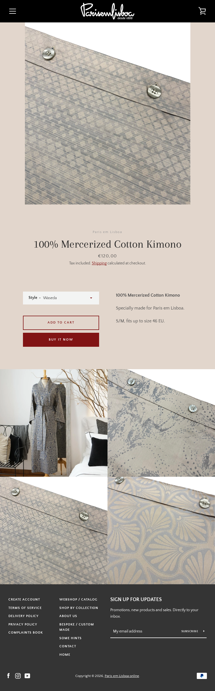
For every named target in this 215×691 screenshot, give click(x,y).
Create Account (24, 599)
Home (64, 655)
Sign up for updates (136, 599)
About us (68, 616)
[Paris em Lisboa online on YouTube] (27, 675)
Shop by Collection (78, 608)
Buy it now (61, 339)
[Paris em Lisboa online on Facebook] (8, 675)
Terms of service (25, 608)
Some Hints (70, 638)
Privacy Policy (22, 624)
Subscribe (190, 631)
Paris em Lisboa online (122, 676)
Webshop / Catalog (78, 599)
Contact (67, 646)
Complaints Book (25, 632)
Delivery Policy (23, 616)
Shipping (99, 263)
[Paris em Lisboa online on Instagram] (18, 675)
